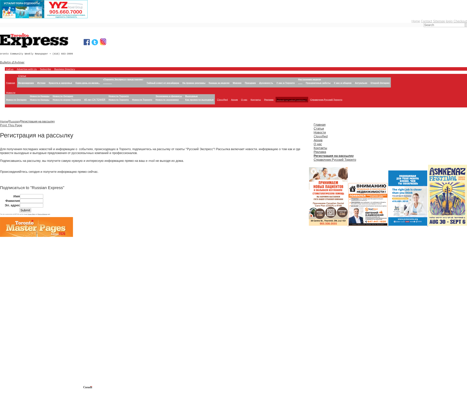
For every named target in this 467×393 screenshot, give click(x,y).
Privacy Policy (31, 214)
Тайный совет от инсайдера (163, 82)
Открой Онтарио (380, 82)
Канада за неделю (219, 82)
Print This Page (11, 125)
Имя (16, 196)
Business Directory (64, 69)
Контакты (256, 99)
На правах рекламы (193, 82)
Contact (426, 21)
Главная (10, 82)
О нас (244, 99)
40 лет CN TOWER (94, 99)
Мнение (237, 82)
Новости (10, 92)
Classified (222, 99)
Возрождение (26, 82)
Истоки (41, 82)
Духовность (266, 82)
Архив (234, 99)
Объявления (9, 338)
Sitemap (439, 21)
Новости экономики (167, 99)
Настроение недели (309, 79)
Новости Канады (39, 96)
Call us (9, 69)
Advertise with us (13, 369)
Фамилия (12, 200)
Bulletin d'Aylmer (12, 62)
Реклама (269, 99)
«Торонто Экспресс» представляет (123, 79)
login (449, 21)
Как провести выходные (199, 99)
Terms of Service (42, 214)
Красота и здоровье (60, 82)
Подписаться (9, 327)
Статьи (22, 75)
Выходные (191, 96)
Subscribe (45, 69)
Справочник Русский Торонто (326, 99)
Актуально (361, 82)
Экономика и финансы (169, 96)
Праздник (250, 82)
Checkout (460, 21)
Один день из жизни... (87, 82)
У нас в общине (343, 82)
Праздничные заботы (318, 82)
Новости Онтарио (16, 99)
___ (300, 82)
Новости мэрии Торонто (67, 99)
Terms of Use (3, 391)
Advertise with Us (27, 69)
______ (107, 82)
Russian (14, 121)
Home (416, 21)
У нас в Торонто (285, 82)
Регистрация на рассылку (38, 121)
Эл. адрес (12, 205)
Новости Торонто (119, 96)
